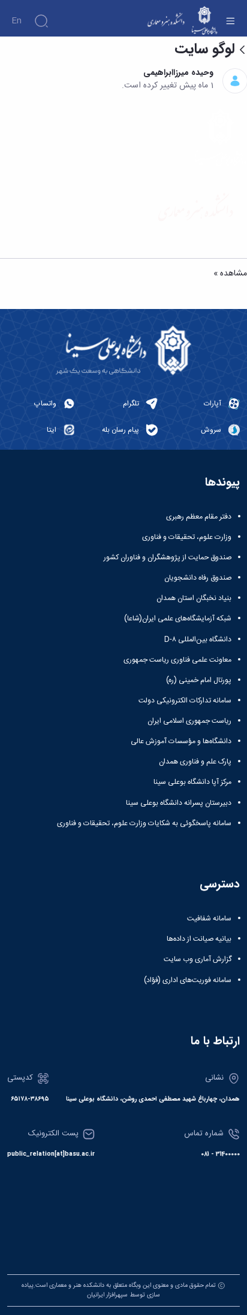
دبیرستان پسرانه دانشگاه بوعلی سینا (178, 803)
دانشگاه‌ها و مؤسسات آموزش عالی (181, 741)
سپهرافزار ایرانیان (107, 1295)
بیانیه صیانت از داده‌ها (199, 939)
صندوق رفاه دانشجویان (197, 578)
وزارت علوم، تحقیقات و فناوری (186, 537)
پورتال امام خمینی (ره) (198, 680)
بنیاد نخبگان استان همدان (193, 598)
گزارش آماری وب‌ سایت (197, 959)
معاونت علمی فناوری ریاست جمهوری (177, 660)
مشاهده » (230, 274)
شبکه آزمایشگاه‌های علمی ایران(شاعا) (177, 619)
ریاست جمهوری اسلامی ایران (189, 721)
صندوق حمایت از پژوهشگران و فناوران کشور (167, 557)
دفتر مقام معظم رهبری (198, 517)
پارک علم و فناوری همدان (195, 762)
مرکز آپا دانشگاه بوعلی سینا (192, 782)
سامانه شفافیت (209, 919)
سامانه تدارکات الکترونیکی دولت (184, 701)
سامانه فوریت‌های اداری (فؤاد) (187, 980)
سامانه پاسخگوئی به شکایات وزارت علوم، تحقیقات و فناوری (144, 823)
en (16, 21)
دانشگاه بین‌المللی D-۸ (197, 640)
